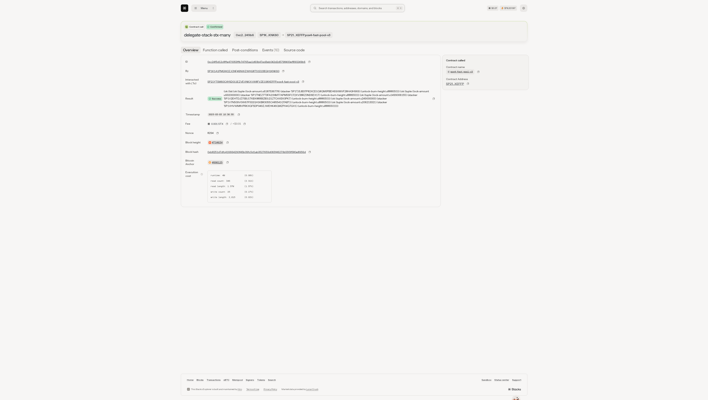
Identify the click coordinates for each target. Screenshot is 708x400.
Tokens (261, 380)
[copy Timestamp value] (238, 114)
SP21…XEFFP (455, 84)
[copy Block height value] (227, 142)
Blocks (200, 380)
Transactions (214, 380)
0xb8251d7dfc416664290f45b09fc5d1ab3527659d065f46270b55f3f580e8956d (256, 152)
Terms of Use (252, 389)
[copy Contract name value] (478, 71)
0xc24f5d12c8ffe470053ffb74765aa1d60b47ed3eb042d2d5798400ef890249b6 (256, 62)
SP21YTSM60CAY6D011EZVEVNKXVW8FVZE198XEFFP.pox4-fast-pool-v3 (253, 81)
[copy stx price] (227, 123)
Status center (501, 380)
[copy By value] (283, 71)
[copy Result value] (433, 98)
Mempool (237, 380)
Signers (250, 380)
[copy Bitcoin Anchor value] (227, 162)
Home (190, 380)
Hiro (240, 389)
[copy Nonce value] (217, 133)
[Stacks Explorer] (184, 8)
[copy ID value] (309, 61)
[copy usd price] (244, 123)
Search (272, 380)
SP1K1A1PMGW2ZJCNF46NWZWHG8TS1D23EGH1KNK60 (243, 71)
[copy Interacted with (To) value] (303, 81)
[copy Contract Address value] (468, 83)
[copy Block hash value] (309, 152)
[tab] (191, 50)
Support (516, 380)
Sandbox (486, 380)
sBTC (226, 380)
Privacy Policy (270, 389)
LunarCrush (312, 389)
